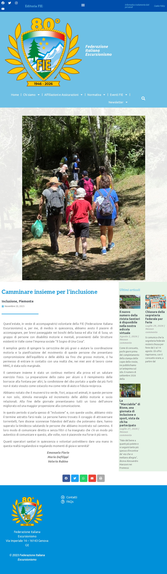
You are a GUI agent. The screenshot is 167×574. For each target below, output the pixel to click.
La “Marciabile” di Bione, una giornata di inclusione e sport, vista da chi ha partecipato (130, 413)
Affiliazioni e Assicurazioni (61, 94)
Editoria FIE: (34, 6)
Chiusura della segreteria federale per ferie (155, 317)
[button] (83, 5)
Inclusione (9, 301)
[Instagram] (16, 3)
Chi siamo (29, 94)
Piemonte (26, 301)
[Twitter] (10, 3)
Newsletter (115, 102)
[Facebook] (3, 3)
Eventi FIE (116, 94)
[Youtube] (3, 9)
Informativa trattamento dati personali (137, 5)
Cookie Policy (159, 6)
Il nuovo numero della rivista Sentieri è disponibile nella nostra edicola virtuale (130, 322)
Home (15, 94)
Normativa (94, 94)
